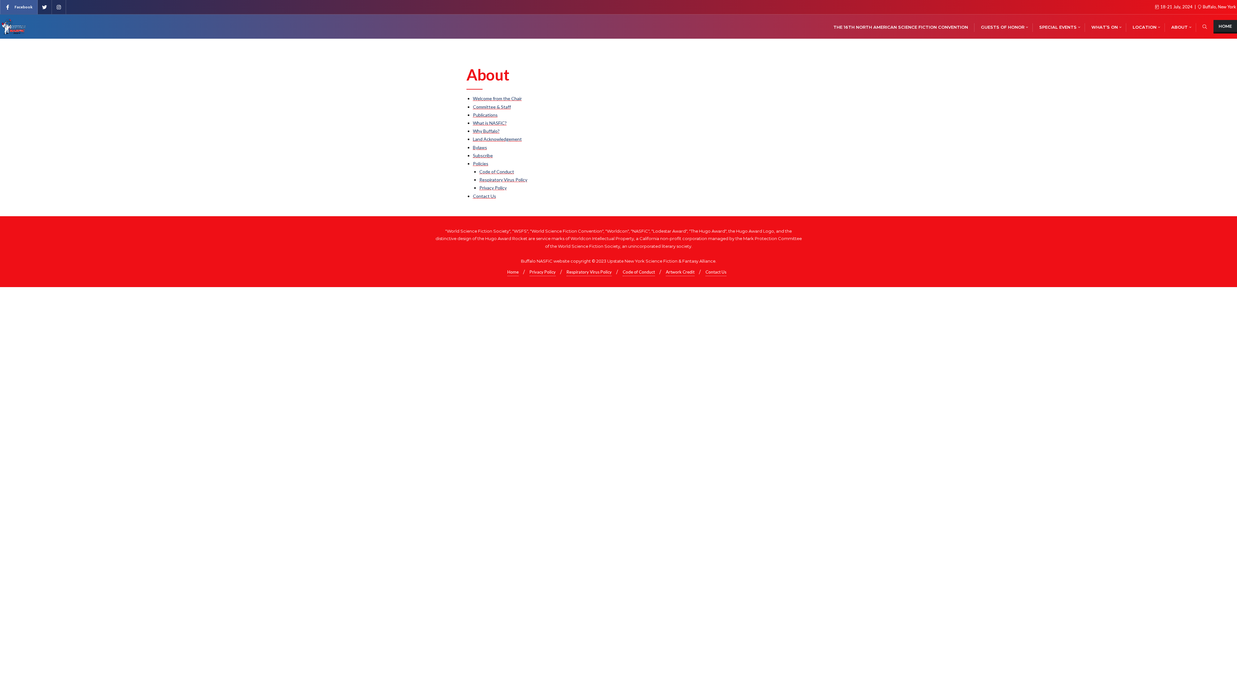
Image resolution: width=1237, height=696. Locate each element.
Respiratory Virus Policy (503, 179)
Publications (485, 115)
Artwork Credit (680, 272)
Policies (480, 163)
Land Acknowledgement (497, 139)
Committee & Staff (492, 107)
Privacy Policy (493, 187)
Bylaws (480, 147)
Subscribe (483, 155)
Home (1225, 26)
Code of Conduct (496, 171)
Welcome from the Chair (497, 98)
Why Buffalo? (486, 131)
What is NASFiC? (490, 123)
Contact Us (484, 196)
